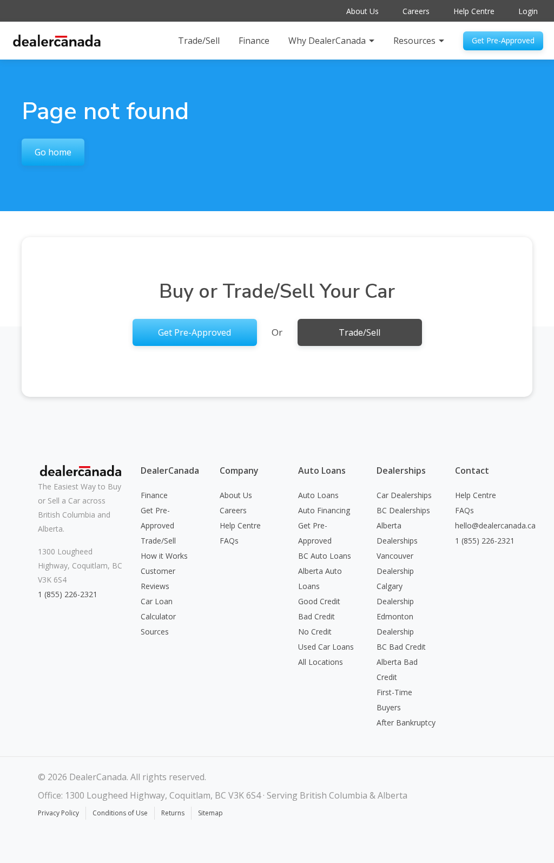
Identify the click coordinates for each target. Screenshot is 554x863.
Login (528, 11)
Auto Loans (318, 495)
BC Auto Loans (324, 556)
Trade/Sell (199, 41)
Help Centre (473, 11)
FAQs (229, 540)
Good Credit (319, 601)
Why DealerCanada (327, 41)
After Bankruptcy (406, 722)
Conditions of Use (120, 813)
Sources (155, 631)
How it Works (164, 556)
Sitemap (210, 813)
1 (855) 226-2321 (67, 594)
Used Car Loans (326, 647)
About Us (362, 11)
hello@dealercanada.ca (495, 525)
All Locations (320, 662)
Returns (172, 813)
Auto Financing (324, 510)
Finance (254, 41)
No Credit (315, 631)
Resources (414, 41)
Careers (416, 11)
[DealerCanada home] (57, 40)
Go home (53, 152)
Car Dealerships (404, 495)
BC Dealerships (403, 510)
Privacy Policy (58, 813)
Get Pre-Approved (503, 40)
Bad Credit (316, 616)
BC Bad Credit (401, 647)
